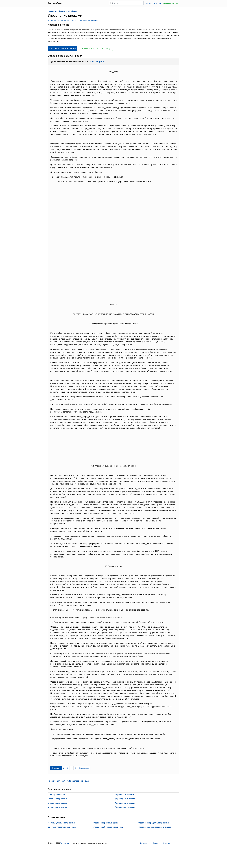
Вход (148, 3)
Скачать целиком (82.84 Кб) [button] (62, 48)
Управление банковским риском (108, 827)
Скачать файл (97, 61)
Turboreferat (64, 843)
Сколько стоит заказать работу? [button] (96, 48)
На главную (52, 11)
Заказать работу (170, 3)
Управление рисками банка (105, 823)
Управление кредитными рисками (154, 823)
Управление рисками (58, 799)
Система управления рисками (62, 827)
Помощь (157, 3)
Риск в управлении (56, 794)
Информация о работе (68, 781)
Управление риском (124, 794)
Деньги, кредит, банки (68, 11)
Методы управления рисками (62, 823)
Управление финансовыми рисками (154, 827)
